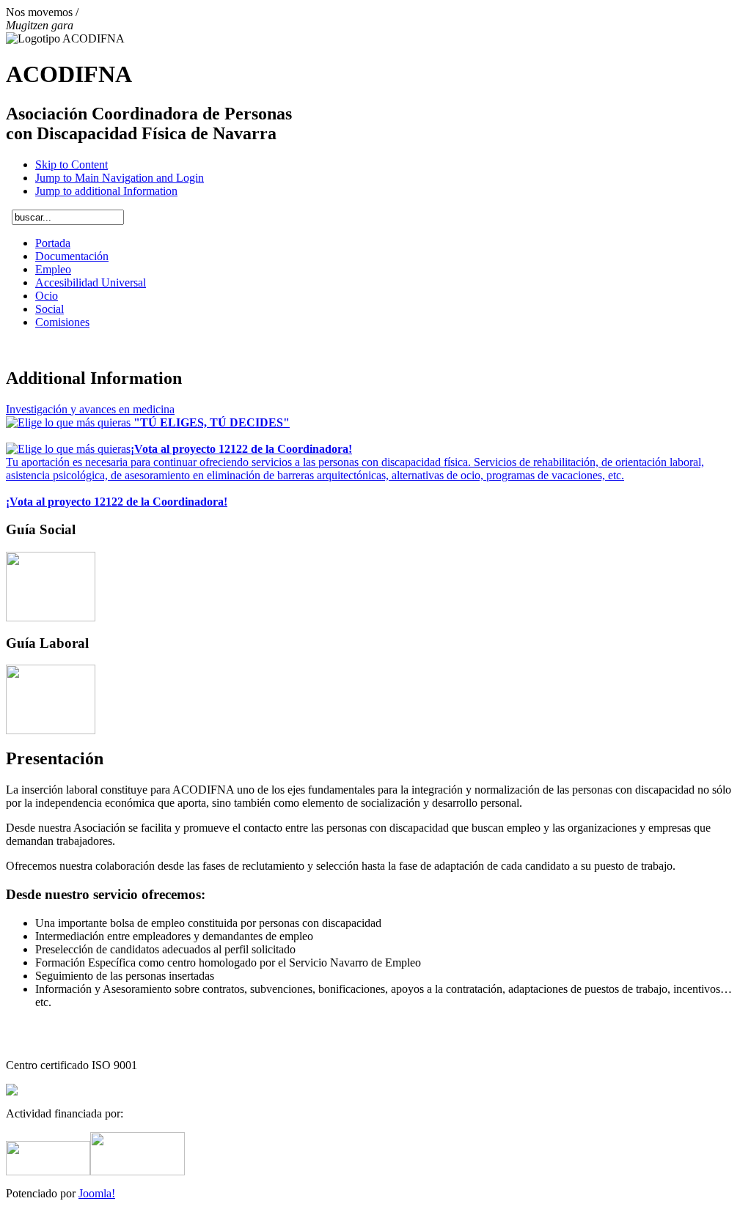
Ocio (46, 295)
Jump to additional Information (106, 191)
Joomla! (96, 1193)
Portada (52, 243)
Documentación (72, 256)
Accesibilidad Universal (90, 282)
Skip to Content (71, 164)
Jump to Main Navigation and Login (119, 177)
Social (49, 309)
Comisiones (62, 322)
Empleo (53, 269)
